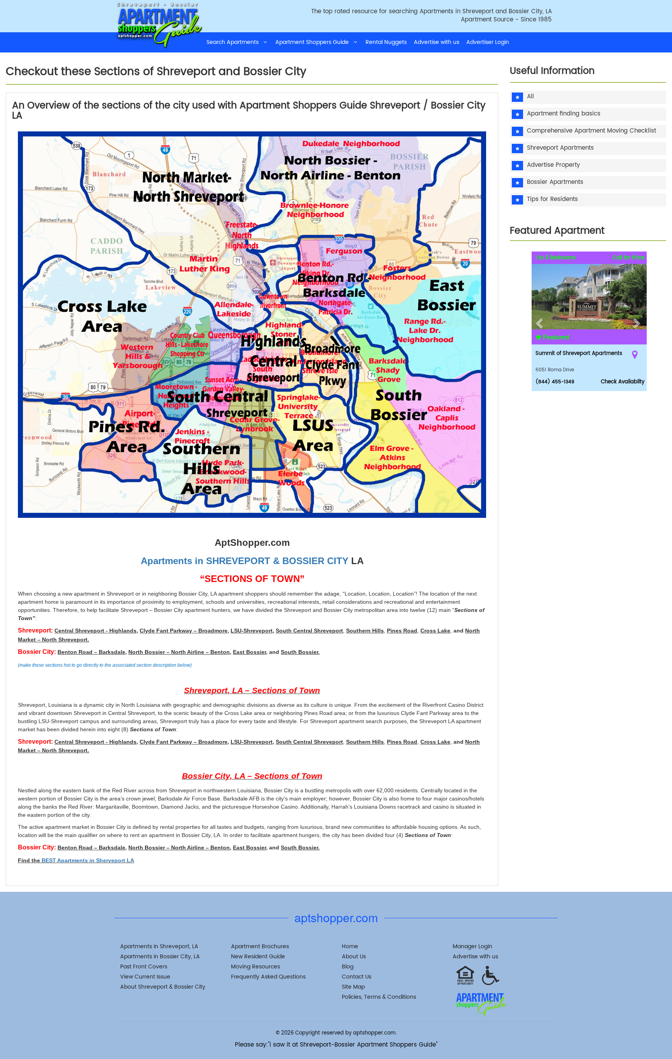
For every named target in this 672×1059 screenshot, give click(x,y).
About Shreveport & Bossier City (162, 986)
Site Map (353, 986)
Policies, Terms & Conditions (379, 997)
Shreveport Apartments (560, 148)
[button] (538, 321)
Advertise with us (436, 42)
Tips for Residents (552, 199)
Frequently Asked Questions (268, 976)
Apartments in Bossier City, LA (160, 956)
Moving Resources (255, 966)
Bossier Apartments (555, 182)
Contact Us (356, 976)
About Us (354, 956)
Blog (348, 966)
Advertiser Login (487, 42)
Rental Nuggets (386, 42)
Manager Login (472, 946)
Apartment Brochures (260, 946)
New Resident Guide (258, 956)
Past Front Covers (143, 966)
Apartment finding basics (563, 114)
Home (350, 946)
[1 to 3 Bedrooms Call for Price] (590, 289)
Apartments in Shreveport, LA (159, 946)
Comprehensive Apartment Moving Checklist (591, 131)
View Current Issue (145, 976)
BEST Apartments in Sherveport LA (88, 860)
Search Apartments (234, 42)
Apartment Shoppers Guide (314, 42)
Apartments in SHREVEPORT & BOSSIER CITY (244, 561)
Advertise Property (553, 165)
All (530, 97)
